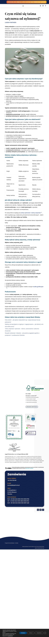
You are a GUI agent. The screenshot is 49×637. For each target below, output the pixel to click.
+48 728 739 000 (11, 480)
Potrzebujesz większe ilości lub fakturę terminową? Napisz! (26, 2)
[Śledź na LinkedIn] (40, 6)
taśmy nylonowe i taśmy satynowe (31, 213)
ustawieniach (10, 635)
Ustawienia (39, 632)
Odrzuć (30, 632)
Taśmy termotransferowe (40, 546)
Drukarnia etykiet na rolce (32, 546)
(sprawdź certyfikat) (29, 468)
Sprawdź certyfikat (31, 406)
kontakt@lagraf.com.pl (13, 485)
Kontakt (24, 364)
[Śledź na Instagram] (43, 6)
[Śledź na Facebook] (46, 6)
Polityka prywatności (25, 546)
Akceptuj (23, 632)
